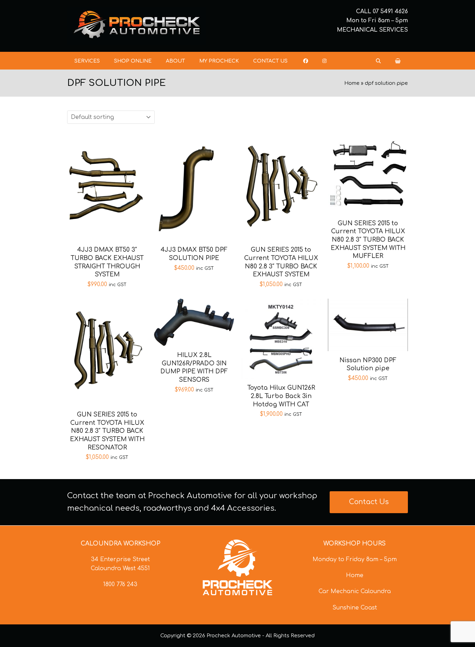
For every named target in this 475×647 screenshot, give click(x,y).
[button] (398, 61)
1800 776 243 (120, 584)
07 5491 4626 (390, 11)
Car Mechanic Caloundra (355, 591)
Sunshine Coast (354, 608)
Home (352, 83)
